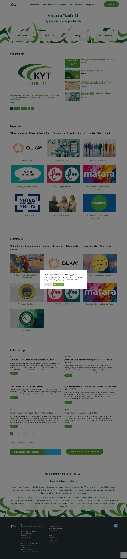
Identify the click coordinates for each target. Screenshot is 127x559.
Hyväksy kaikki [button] (58, 284)
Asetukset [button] (48, 284)
